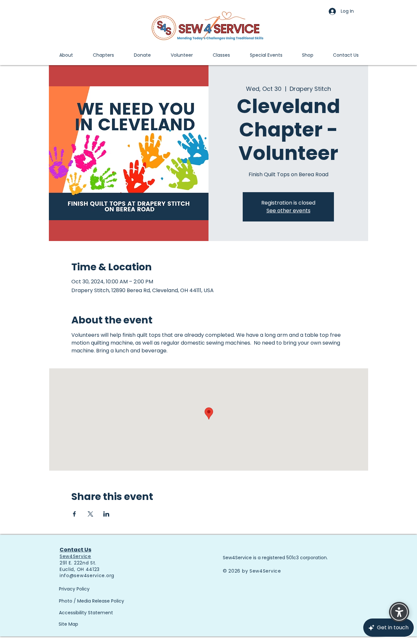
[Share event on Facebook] (74, 514)
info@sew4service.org (87, 575)
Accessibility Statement (86, 612)
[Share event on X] (90, 514)
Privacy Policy (74, 589)
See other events (288, 210)
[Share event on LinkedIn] (106, 514)
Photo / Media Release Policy (91, 601)
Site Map (68, 624)
